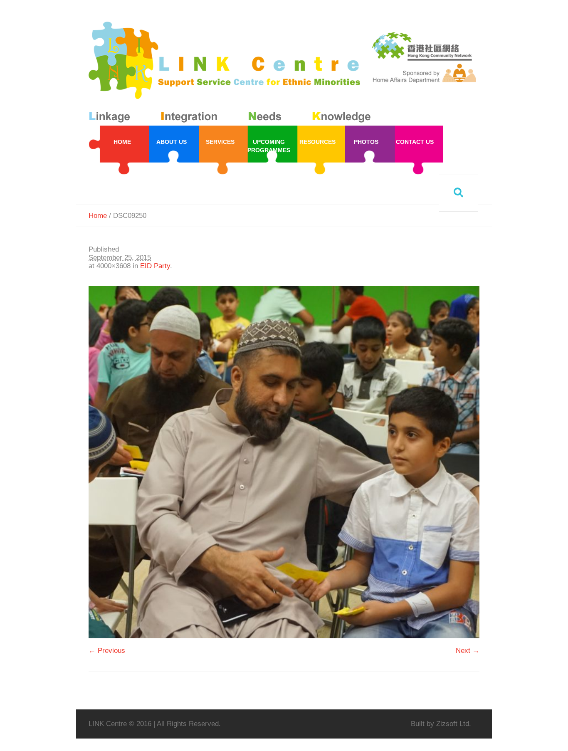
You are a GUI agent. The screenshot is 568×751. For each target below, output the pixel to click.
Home (98, 216)
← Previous (107, 651)
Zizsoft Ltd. (453, 724)
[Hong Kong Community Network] (231, 74)
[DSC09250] (284, 462)
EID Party (155, 266)
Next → (467, 651)
